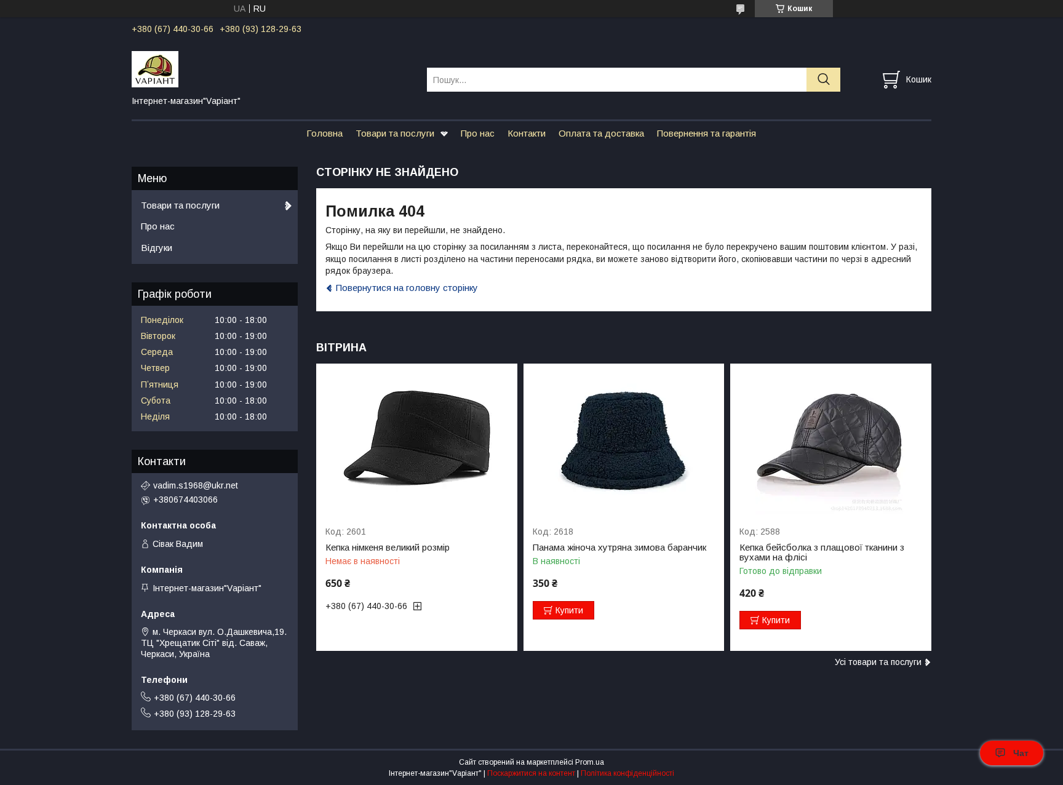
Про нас (478, 133)
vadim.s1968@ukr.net (195, 485)
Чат (1021, 753)
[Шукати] (823, 80)
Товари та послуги (395, 133)
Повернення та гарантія (706, 133)
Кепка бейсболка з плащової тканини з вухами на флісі (821, 552)
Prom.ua (589, 762)
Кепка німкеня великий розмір (387, 547)
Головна (324, 133)
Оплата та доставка (601, 133)
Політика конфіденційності (627, 773)
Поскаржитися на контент (531, 773)
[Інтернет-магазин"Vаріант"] (272, 68)
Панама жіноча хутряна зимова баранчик (619, 547)
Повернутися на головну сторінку (407, 287)
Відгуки (156, 247)
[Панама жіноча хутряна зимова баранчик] (624, 439)
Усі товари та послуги (878, 662)
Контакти (527, 133)
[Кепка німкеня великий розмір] (416, 439)
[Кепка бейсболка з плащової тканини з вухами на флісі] (830, 439)
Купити (569, 610)
